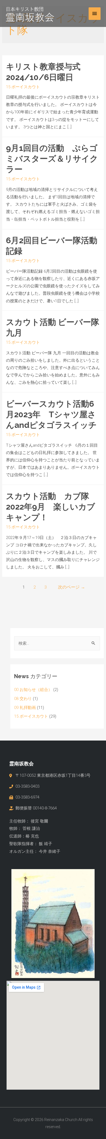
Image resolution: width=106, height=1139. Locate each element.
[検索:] (57, 643)
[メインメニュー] (95, 13)
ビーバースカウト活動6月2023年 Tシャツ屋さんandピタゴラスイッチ (51, 414)
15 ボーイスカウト (23, 86)
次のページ (71, 587)
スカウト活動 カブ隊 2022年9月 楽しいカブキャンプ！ (51, 506)
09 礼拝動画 (25, 707)
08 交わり (23, 698)
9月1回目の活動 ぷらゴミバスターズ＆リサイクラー (52, 158)
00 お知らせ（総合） (33, 689)
